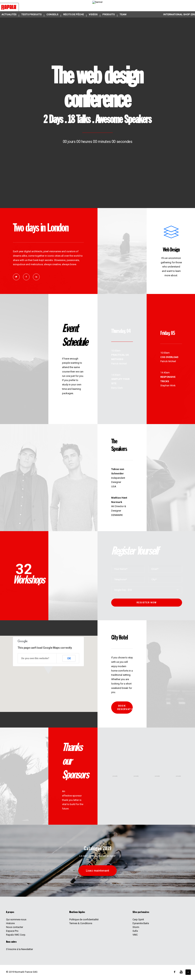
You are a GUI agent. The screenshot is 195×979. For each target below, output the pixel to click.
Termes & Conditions (80, 923)
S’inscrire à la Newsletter (19, 949)
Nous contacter (14, 927)
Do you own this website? (35, 658)
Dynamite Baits (141, 923)
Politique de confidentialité (83, 919)
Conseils (52, 14)
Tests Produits (31, 14)
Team (123, 14)
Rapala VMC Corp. (16, 934)
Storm (136, 927)
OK (69, 658)
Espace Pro (12, 930)
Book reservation (125, 707)
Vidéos (93, 14)
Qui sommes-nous (16, 919)
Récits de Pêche (73, 14)
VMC (135, 934)
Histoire (10, 923)
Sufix (135, 930)
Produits (108, 14)
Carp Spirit (138, 919)
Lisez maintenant (97, 870)
